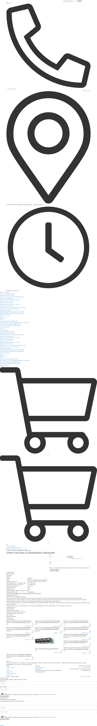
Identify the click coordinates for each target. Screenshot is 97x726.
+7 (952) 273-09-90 (11, 89)
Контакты (8, 675)
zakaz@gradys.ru (39, 669)
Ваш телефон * (4, 686)
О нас (7, 669)
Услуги (8, 670)
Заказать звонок (87, 90)
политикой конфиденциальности (48, 694)
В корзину (70, 556)
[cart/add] (32, 624)
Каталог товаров (10, 546)
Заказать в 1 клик (29, 626)
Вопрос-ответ (9, 672)
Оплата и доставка (11, 673)
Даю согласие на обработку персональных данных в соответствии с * (29, 694)
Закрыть (2, 725)
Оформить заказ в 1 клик (77, 558)
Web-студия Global (86, 676)
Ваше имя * (3, 681)
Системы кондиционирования (13, 547)
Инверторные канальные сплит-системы (16, 549)
